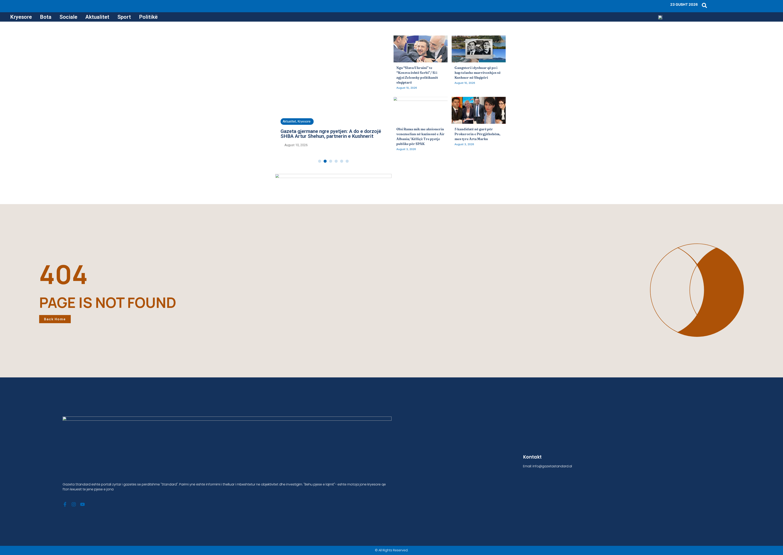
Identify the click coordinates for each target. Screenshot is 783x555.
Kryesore (21, 17)
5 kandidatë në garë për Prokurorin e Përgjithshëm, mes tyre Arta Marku (477, 134)
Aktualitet (97, 17)
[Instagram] (73, 504)
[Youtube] (82, 504)
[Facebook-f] (65, 504)
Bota (45, 17)
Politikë (148, 17)
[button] (319, 161)
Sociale (68, 17)
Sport (124, 17)
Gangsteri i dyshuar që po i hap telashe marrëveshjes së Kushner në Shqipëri (478, 73)
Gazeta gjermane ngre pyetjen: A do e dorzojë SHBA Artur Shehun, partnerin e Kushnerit (331, 133)
